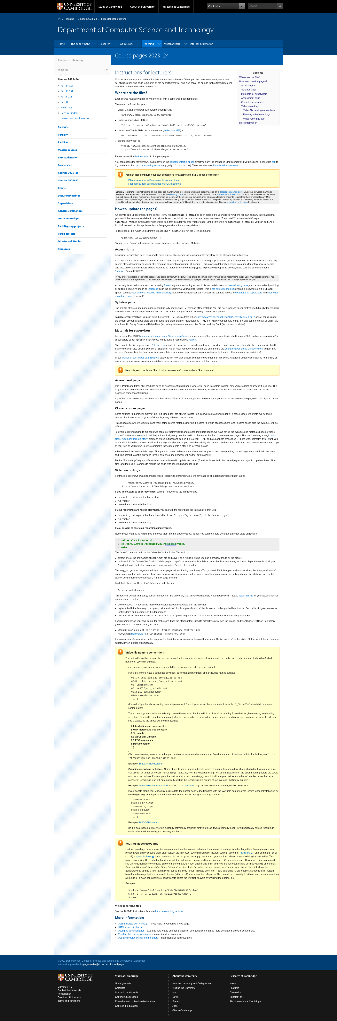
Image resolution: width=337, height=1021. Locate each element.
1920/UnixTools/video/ (150, 763)
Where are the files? (250, 77)
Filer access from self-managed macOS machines (154, 183)
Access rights (248, 85)
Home (61, 44)
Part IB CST (67, 91)
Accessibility (64, 993)
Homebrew (137, 633)
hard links (245, 852)
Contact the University (69, 990)
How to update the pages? (253, 81)
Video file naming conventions (259, 110)
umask (119, 271)
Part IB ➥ (63, 134)
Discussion (235, 992)
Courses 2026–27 (68, 180)
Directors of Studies (70, 241)
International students (126, 992)
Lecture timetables (69, 195)
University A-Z (65, 986)
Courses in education (126, 1006)
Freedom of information (70, 997)
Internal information (201, 44)
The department (80, 44)
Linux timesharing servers (148, 165)
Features (234, 988)
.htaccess (153, 289)
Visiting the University (183, 988)
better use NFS (172, 130)
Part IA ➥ (63, 127)
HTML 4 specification (129, 927)
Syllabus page (248, 89)
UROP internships (68, 218)
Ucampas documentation (131, 930)
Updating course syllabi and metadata (138, 937)
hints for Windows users (225, 165)
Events (176, 1001)
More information (248, 123)
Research (105, 44)
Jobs (174, 1006)
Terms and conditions (69, 1001)
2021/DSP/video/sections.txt (153, 785)
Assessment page (250, 98)
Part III (64, 102)
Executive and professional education (135, 1001)
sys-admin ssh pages (237, 202)
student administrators (227, 194)
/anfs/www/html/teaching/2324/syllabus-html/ (225, 317)
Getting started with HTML (131, 923)
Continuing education (126, 997)
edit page (119, 964)
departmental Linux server (232, 192)
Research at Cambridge (176, 6)
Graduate (120, 988)
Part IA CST (67, 85)
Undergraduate (123, 983)
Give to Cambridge (182, 1010)
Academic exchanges (70, 211)
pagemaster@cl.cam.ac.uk (97, 964)
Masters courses (67, 150)
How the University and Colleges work (192, 983)
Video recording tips (253, 118)
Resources (64, 249)
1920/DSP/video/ (148, 822)
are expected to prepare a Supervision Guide (164, 336)
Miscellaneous (172, 44)
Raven (167, 285)
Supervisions (65, 203)
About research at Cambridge (245, 1001)
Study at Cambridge (110, 6)
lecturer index (142, 156)
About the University (142, 6)
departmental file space (182, 162)
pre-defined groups (238, 285)
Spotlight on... (237, 997)
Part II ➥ (63, 142)
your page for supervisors (248, 292)
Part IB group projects (71, 226)
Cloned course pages (252, 102)
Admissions (127, 44)
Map (174, 992)
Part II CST (66, 96)
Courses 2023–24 (87, 19)
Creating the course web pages (134, 934)
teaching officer (176, 194)
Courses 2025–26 (68, 172)
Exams (62, 188)
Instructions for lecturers (75, 118)
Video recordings (250, 106)
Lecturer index (69, 113)
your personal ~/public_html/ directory (151, 292)
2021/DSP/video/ (185, 785)
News (175, 997)
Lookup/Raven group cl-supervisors (244, 348)
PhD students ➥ (67, 157)
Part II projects (66, 233)
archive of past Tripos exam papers (140, 357)
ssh (274, 162)
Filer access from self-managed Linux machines (153, 180)
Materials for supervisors (254, 94)
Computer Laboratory (59, 19)
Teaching (69, 19)
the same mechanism (223, 289)
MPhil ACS (66, 107)
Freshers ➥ (64, 165)
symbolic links (143, 856)
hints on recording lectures (169, 911)
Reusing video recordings (256, 114)
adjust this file (246, 595)
